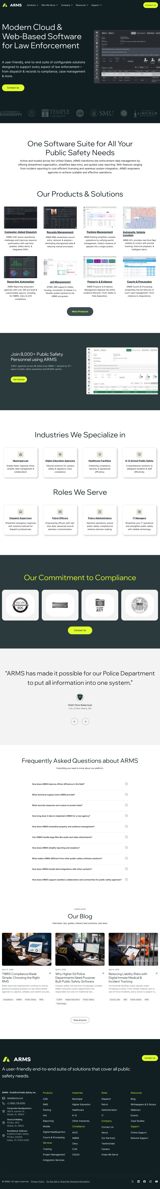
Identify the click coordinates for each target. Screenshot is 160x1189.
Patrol (105, 1104)
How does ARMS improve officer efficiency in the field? (58, 784)
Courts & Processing (139, 281)
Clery (75, 1143)
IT (103, 1115)
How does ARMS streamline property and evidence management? (63, 826)
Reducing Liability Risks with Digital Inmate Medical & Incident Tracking (128, 977)
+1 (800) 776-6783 (16, 1103)
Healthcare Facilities (99, 460)
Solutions (31, 5)
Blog (133, 1099)
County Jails (115, 999)
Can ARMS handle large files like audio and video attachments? (62, 837)
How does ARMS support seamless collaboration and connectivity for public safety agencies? (77, 879)
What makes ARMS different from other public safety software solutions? (67, 858)
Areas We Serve (110, 1154)
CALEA (76, 1154)
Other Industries (80, 1121)
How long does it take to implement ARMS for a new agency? (61, 816)
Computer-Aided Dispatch (20, 232)
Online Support (139, 1132)
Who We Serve (48, 5)
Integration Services (53, 1160)
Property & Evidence (99, 281)
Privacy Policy (37, 1181)
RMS (41, 999)
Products (47, 1092)
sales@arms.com (15, 1098)
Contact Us (150, 5)
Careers (106, 1149)
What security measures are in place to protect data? (57, 805)
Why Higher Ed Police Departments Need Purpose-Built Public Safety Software (75, 977)
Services (47, 1142)
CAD (45, 1099)
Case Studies (137, 1121)
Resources (81, 5)
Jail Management (60, 281)
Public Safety (30, 999)
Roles (104, 1092)
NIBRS (19, 999)
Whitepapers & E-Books (143, 1104)
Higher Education (73, 999)
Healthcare (78, 1110)
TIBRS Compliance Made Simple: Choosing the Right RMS (21, 977)
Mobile (46, 1126)
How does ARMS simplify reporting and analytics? (56, 848)
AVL (45, 1115)
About (105, 1132)
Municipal (77, 1099)
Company (65, 5)
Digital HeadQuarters (54, 1132)
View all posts (80, 1020)
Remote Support (139, 1138)
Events (134, 1115)
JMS (125, 999)
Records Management (60, 232)
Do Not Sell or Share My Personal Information (68, 1181)
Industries (77, 1092)
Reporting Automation (20, 281)
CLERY (59, 999)
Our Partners (108, 1138)
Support (95, 5)
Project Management (54, 1154)
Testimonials (108, 1143)
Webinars (135, 1110)
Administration (109, 1110)
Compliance (8, 999)
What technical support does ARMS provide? (53, 794)
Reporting (48, 1121)
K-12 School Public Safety (139, 460)
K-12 (74, 1115)
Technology (61, 1003)
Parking (47, 1110)
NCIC (75, 1132)
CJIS (74, 1149)
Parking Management (100, 232)
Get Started (18, 379)
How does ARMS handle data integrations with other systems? (62, 869)
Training (47, 1149)
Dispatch (106, 1099)
